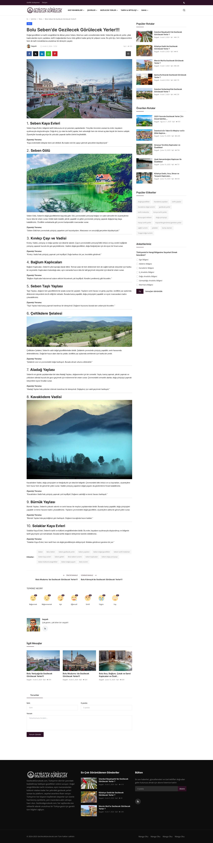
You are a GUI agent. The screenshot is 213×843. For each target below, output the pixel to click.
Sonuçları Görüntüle (153, 291)
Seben (40, 552)
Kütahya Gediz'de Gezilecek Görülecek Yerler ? (166, 47)
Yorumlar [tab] (34, 695)
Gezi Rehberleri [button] (75, 10)
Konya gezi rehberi (144, 217)
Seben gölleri (59, 557)
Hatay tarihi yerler (144, 222)
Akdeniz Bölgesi (145, 264)
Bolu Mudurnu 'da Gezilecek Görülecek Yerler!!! (57, 579)
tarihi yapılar (176, 202)
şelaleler (155, 228)
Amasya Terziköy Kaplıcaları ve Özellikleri (167, 146)
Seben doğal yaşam (68, 562)
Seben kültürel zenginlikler (47, 562)
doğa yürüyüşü (161, 217)
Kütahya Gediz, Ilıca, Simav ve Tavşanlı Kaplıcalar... (166, 174)
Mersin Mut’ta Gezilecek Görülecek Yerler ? (169, 61)
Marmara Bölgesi (146, 285)
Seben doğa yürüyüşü (110, 557)
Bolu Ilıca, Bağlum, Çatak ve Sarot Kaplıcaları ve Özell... (115, 674)
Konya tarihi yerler (160, 212)
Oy (140, 291)
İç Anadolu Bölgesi (146, 272)
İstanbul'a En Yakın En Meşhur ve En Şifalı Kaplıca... (169, 132)
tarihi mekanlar (143, 212)
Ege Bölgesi (143, 259)
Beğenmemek (47, 604)
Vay (115, 604)
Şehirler (33, 19)
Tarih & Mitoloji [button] (129, 10)
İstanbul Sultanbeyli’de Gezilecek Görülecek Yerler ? (168, 90)
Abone (182, 789)
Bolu (40, 19)
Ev (27, 19)
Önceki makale (72, 575)
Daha (143, 10)
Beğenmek (33, 604)
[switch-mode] (184, 2)
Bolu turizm (83, 562)
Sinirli (88, 604)
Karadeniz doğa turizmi (146, 207)
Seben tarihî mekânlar (122, 552)
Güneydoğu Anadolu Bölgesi (150, 280)
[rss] (138, 801)
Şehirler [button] (91, 10)
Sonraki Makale (87, 575)
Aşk (60, 604)
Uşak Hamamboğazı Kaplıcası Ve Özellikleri (167, 160)
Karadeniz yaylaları (161, 202)
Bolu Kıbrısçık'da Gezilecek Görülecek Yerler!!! (102, 579)
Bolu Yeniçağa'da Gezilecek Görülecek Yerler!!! (39, 674)
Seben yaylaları (84, 552)
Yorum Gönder (35, 734)
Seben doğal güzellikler (101, 552)
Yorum (29, 713)
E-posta (84, 703)
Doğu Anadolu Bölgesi (148, 276)
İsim (28, 703)
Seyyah (45, 619)
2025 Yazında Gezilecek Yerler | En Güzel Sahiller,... (168, 117)
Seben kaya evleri (44, 557)
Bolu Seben (51, 552)
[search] (184, 10)
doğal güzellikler (144, 202)
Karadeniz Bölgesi (146, 268)
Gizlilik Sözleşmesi (33, 2)
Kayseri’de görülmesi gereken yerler (168, 222)
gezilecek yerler (164, 207)
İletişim (44, 2)
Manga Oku (143, 836)
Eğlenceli (74, 604)
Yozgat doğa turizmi (145, 233)
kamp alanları (167, 228)
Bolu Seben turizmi (75, 557)
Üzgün (101, 604)
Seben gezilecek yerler (67, 552)
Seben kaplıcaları (92, 557)
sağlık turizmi (143, 228)
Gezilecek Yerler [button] (108, 10)
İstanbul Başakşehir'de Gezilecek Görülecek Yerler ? (168, 33)
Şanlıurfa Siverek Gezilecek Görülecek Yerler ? (170, 76)
